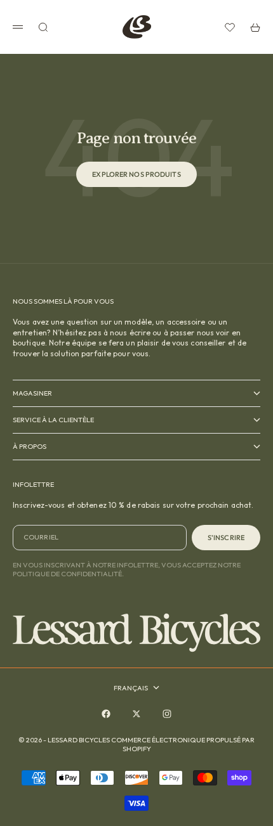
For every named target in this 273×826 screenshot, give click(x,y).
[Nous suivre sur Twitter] (136, 714)
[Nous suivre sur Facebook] (106, 714)
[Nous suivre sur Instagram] (167, 714)
